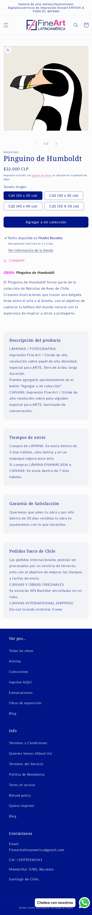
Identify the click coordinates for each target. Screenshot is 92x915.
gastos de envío (42, 175)
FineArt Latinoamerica (39, 908)
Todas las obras (21, 651)
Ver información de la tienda (30, 250)
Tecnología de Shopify (62, 908)
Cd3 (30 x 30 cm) (63, 195)
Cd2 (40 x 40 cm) (23, 206)
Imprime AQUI (20, 682)
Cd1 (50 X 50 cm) (64, 206)
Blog (13, 713)
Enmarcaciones (21, 693)
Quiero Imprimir (21, 806)
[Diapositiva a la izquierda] (36, 144)
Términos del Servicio (26, 764)
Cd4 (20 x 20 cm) (23, 195)
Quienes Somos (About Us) (30, 753)
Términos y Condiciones (28, 743)
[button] (6, 25)
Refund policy (20, 795)
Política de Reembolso (27, 774)
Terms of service (22, 785)
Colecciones (19, 672)
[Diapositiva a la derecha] (56, 144)
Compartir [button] (17, 260)
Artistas (15, 661)
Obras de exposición (25, 703)
